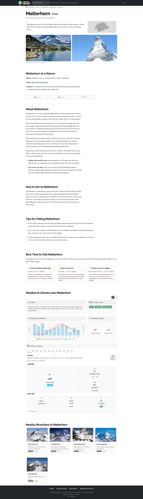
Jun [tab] (49, 351)
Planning (65, 3)
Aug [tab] (56, 351)
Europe (37, 7)
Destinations (56, 3)
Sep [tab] (60, 351)
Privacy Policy (62, 488)
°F (115, 297)
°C (113, 297)
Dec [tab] (72, 351)
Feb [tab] (33, 351)
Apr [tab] (41, 351)
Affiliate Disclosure (87, 488)
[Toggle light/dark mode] (123, 3)
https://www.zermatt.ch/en (40, 82)
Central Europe (44, 7)
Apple (62, 97)
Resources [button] (74, 3)
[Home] (26, 7)
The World (31, 7)
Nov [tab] (68, 351)
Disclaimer (73, 488)
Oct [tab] (64, 351)
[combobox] (40, 3)
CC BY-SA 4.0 (37, 62)
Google (38, 97)
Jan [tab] (29, 351)
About (51, 488)
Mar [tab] (37, 351)
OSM (85, 97)
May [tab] (45, 351)
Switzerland (53, 7)
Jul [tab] (52, 351)
